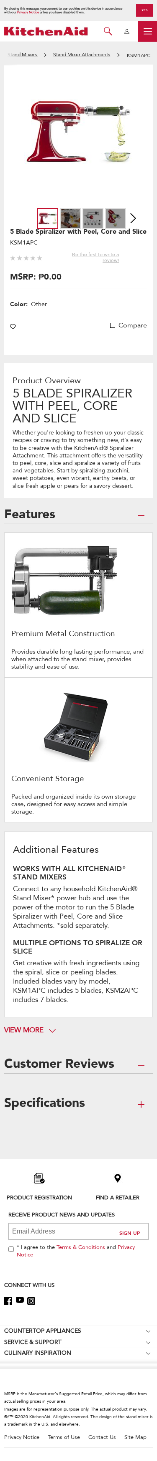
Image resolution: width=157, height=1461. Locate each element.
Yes (145, 10)
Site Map (135, 1437)
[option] (47, 218)
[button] (127, 190)
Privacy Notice (28, 12)
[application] (78, 131)
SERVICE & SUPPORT (33, 1342)
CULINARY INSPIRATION (37, 1353)
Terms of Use (64, 1437)
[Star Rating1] (12, 257)
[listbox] (81, 218)
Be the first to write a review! (95, 257)
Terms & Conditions (81, 1247)
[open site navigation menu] (147, 31)
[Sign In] (126, 31)
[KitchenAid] (46, 31)
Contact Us (102, 1437)
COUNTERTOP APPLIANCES (42, 1331)
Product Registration (39, 1197)
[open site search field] (107, 31)
